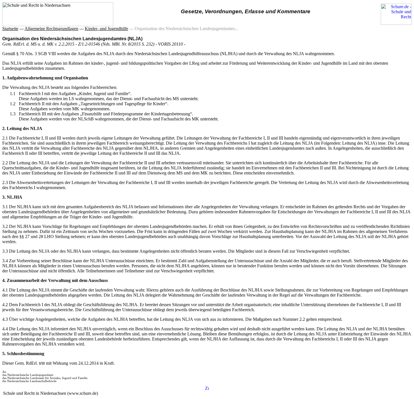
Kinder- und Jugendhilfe (106, 28)
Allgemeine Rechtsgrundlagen (51, 28)
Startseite (10, 28)
